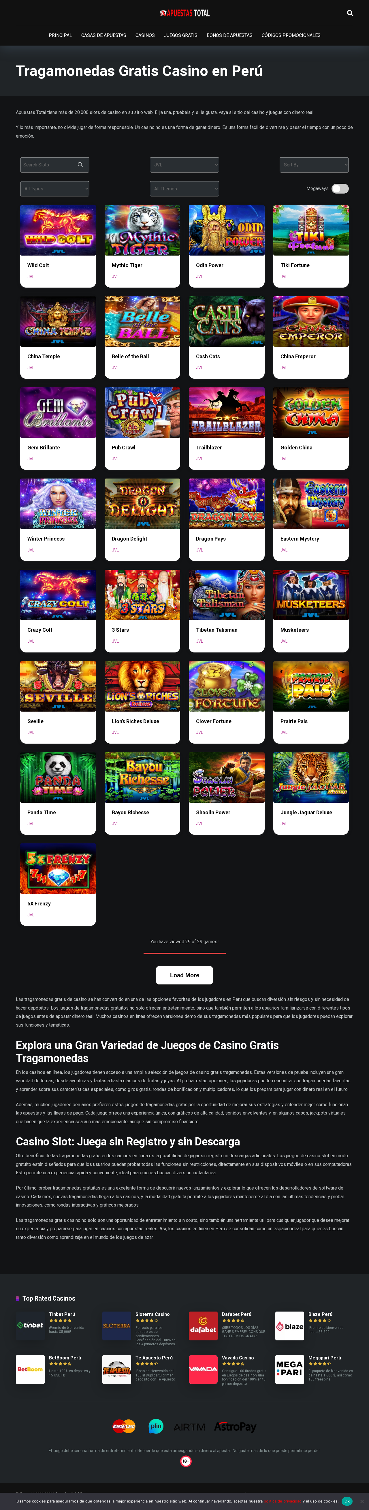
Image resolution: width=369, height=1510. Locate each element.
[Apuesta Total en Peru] (185, 13)
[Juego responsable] (184, 1461)
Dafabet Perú (236, 1314)
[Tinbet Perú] (30, 1339)
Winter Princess (46, 539)
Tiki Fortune (295, 265)
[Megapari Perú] (289, 1382)
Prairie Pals (294, 721)
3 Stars (120, 630)
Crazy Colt (39, 630)
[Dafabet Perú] (203, 1339)
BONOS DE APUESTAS (230, 35)
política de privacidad (283, 1501)
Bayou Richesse (130, 812)
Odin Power (209, 265)
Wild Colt (38, 265)
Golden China (296, 447)
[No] (362, 1501)
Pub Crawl (123, 447)
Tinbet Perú (62, 1314)
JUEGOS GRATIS (180, 35)
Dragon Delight (129, 539)
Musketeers (294, 630)
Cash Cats (208, 356)
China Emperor (298, 356)
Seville (35, 721)
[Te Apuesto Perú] (116, 1382)
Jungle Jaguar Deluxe (306, 812)
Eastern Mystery (299, 539)
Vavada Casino (238, 1358)
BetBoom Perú (65, 1358)
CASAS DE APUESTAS (103, 35)
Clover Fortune (213, 721)
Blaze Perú (320, 1314)
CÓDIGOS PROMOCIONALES (291, 35)
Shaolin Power (213, 812)
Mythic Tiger (127, 265)
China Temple (43, 356)
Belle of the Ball (130, 356)
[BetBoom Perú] (30, 1382)
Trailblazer (209, 447)
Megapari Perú (324, 1358)
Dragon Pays (211, 539)
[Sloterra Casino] (116, 1339)
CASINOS (145, 35)
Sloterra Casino (152, 1314)
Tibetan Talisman (217, 630)
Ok (347, 1501)
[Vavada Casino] (203, 1382)
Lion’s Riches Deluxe (135, 721)
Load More (184, 975)
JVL (30, 276)
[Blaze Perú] (289, 1339)
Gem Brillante (43, 447)
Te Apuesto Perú (154, 1358)
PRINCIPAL (60, 35)
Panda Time (41, 812)
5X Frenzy (39, 904)
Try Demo (58, 230)
